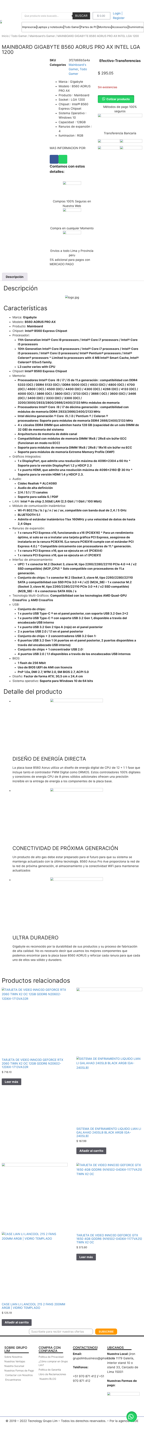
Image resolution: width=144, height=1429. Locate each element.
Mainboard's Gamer (42, 36)
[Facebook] (54, 159)
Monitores (104, 27)
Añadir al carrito (91, 1151)
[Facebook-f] (128, 5)
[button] (131, 1416)
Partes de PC (89, 27)
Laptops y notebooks (50, 27)
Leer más (11, 1082)
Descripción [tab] (15, 277)
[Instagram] (136, 5)
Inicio (5, 36)
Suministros (136, 27)
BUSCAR (81, 15)
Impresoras (29, 27)
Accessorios (119, 27)
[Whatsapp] (62, 159)
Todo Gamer (72, 27)
